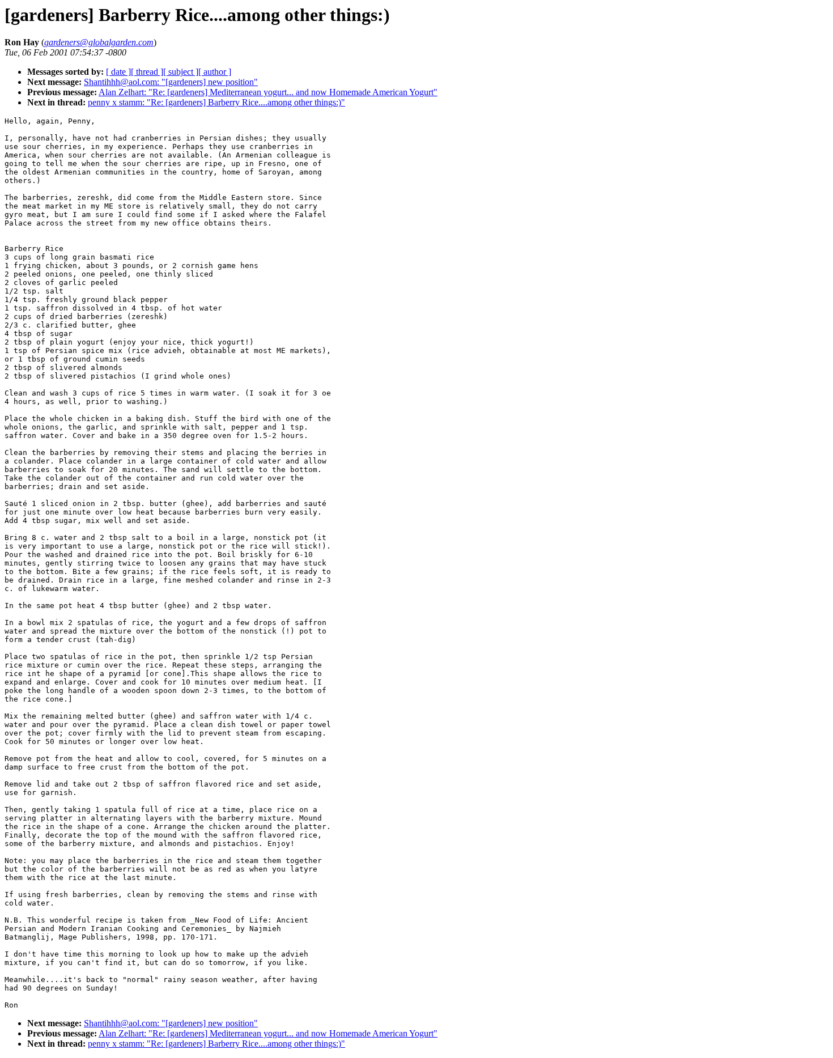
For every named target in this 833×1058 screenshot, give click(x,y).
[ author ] (214, 72)
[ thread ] (147, 72)
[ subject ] (180, 72)
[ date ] (118, 72)
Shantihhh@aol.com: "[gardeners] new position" (171, 82)
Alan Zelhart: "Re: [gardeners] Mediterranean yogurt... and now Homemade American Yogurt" (268, 92)
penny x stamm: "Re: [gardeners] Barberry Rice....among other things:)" (216, 102)
